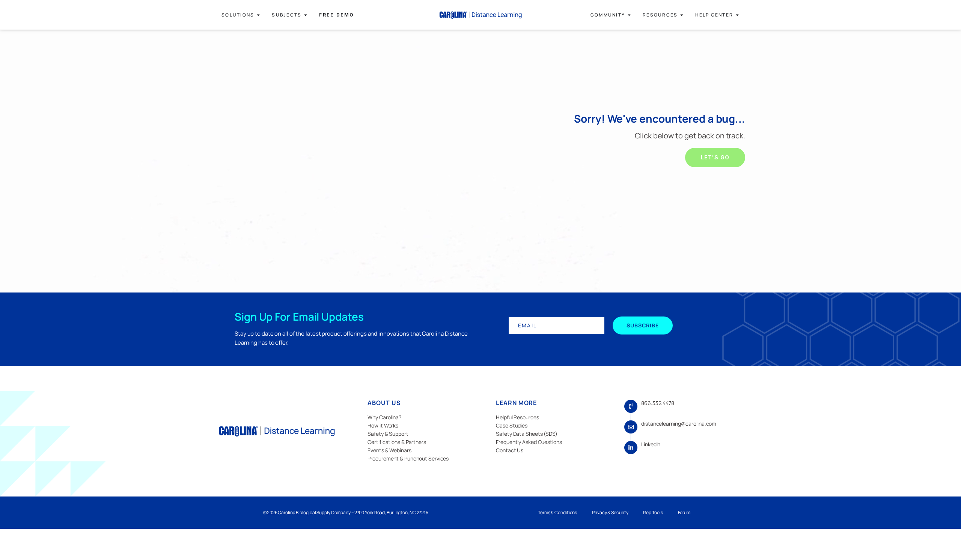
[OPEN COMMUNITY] (629, 15)
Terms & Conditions (557, 512)
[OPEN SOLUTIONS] (258, 15)
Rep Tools (653, 512)
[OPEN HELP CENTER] (737, 15)
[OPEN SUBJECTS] (305, 15)
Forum (684, 512)
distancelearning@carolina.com (678, 423)
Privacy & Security (610, 512)
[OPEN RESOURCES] (681, 15)
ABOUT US (384, 403)
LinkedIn (650, 444)
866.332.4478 (657, 402)
